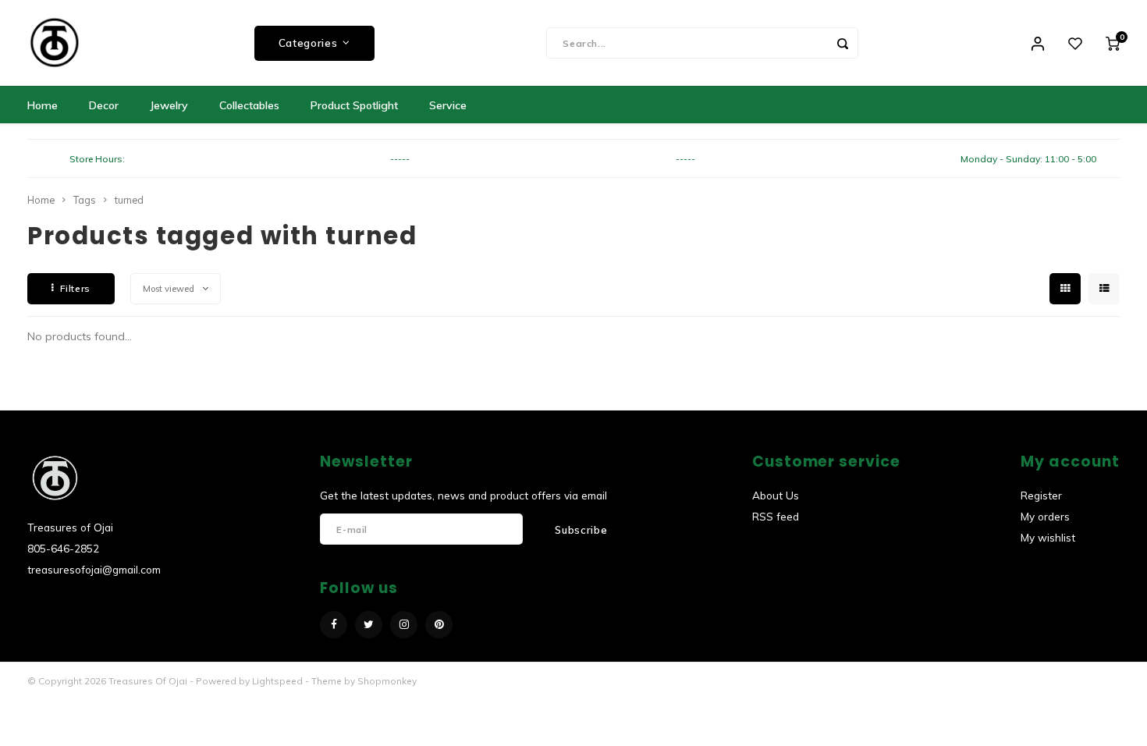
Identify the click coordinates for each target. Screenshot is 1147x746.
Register (1041, 495)
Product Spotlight (354, 105)
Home (42, 105)
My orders (1045, 516)
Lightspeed (277, 681)
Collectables (249, 105)
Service (448, 105)
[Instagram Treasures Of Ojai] (403, 624)
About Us (775, 495)
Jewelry (169, 105)
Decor (104, 105)
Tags (84, 200)
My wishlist (1048, 537)
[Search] (842, 43)
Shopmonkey (387, 681)
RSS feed (775, 516)
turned (129, 200)
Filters (75, 288)
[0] (1113, 43)
